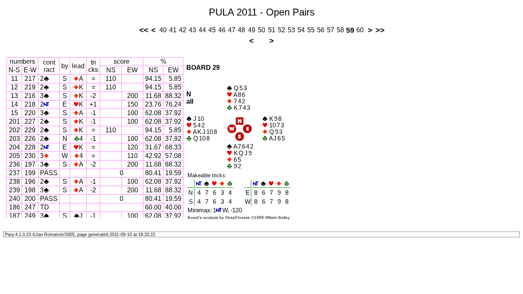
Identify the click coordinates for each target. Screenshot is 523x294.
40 (163, 30)
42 (182, 30)
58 (340, 30)
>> (379, 30)
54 (301, 30)
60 (360, 30)
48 (241, 30)
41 (173, 30)
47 (231, 30)
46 (222, 30)
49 (251, 30)
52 (281, 30)
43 (192, 30)
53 (291, 30)
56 (320, 30)
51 (271, 30)
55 (311, 30)
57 (330, 30)
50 (261, 30)
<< (143, 30)
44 (202, 30)
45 (212, 30)
